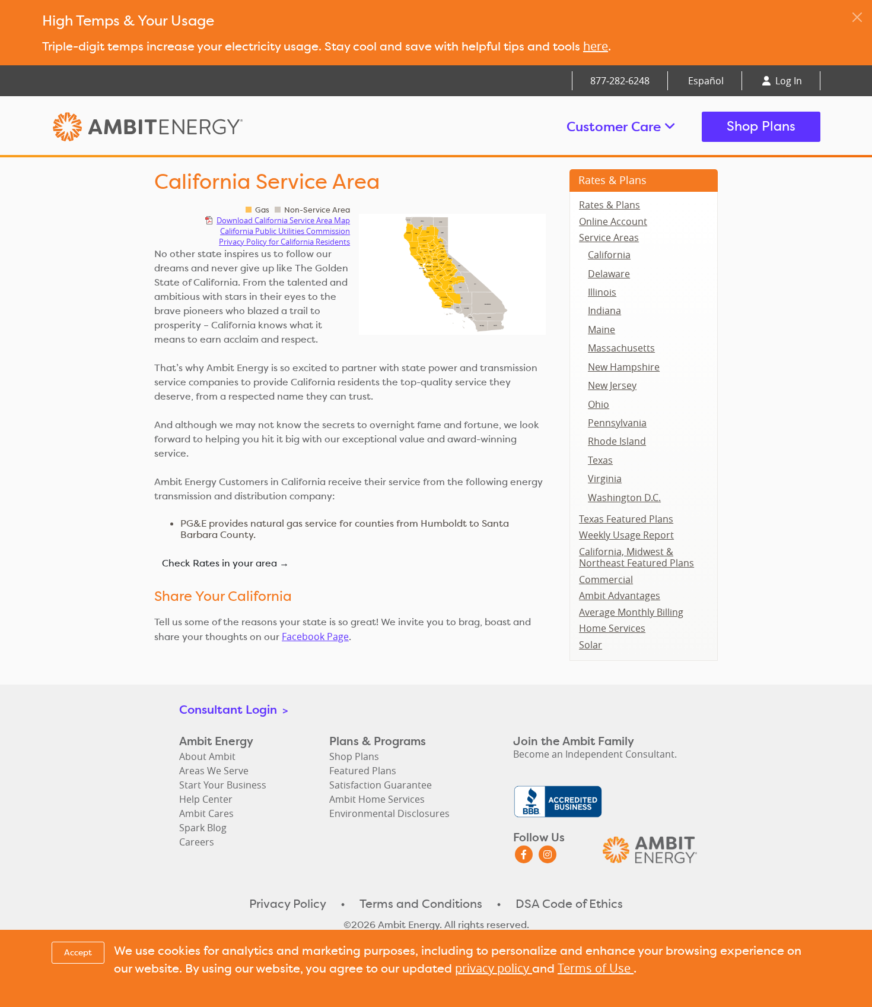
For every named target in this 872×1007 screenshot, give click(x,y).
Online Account (613, 221)
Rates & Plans (612, 180)
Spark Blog (203, 827)
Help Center (206, 799)
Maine (601, 329)
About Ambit (207, 756)
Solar (590, 644)
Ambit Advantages (619, 595)
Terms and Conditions (420, 904)
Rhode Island (617, 441)
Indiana (604, 310)
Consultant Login (233, 709)
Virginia (605, 478)
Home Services (612, 628)
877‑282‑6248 (620, 80)
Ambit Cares (206, 813)
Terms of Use (596, 968)
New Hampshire (624, 366)
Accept (78, 952)
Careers (196, 842)
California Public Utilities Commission (285, 231)
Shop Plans (761, 126)
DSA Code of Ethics (569, 904)
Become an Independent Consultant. (595, 754)
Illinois (602, 292)
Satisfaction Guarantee (380, 785)
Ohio (598, 404)
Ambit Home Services (377, 799)
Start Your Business (222, 785)
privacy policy (493, 968)
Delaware (609, 273)
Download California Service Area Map (283, 220)
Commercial (606, 579)
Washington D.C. (624, 497)
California (609, 254)
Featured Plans (362, 770)
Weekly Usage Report (626, 535)
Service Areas (609, 237)
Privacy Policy (287, 904)
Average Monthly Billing (631, 612)
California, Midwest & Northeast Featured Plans (636, 557)
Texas (600, 460)
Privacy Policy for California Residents (284, 241)
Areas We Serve (214, 770)
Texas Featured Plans (626, 518)
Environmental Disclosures (389, 813)
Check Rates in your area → (225, 563)
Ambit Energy (170, 127)
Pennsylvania (617, 422)
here (595, 46)
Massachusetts (621, 347)
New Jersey (612, 385)
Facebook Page (315, 636)
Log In (787, 80)
